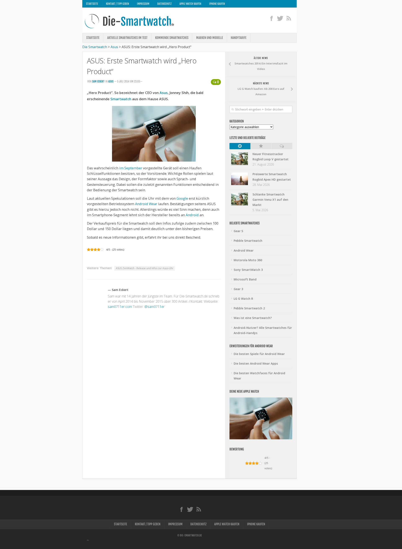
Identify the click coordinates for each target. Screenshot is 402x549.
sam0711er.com (120, 306)
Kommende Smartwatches (171, 38)
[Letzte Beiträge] (239, 146)
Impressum (143, 3)
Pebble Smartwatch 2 (249, 308)
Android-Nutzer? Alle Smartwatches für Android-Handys (263, 330)
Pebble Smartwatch (248, 241)
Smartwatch (120, 98)
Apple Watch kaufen (190, 3)
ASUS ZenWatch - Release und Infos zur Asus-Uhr (144, 268)
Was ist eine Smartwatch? (253, 318)
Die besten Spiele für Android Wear (259, 354)
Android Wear (146, 203)
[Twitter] (280, 18)
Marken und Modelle (209, 38)
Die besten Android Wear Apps (256, 363)
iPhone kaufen (217, 3)
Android (192, 214)
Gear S (238, 231)
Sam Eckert (98, 81)
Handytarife (238, 38)
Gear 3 (238, 289)
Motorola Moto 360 (248, 260)
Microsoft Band (245, 279)
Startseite (92, 3)
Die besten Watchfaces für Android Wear (259, 375)
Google (182, 198)
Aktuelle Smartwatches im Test (127, 38)
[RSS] (288, 18)
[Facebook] (271, 18)
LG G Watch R (243, 299)
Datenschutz (164, 3)
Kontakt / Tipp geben (117, 3)
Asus (110, 81)
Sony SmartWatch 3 (248, 270)
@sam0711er (154, 306)
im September (130, 168)
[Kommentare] (281, 146)
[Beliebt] (260, 146)
